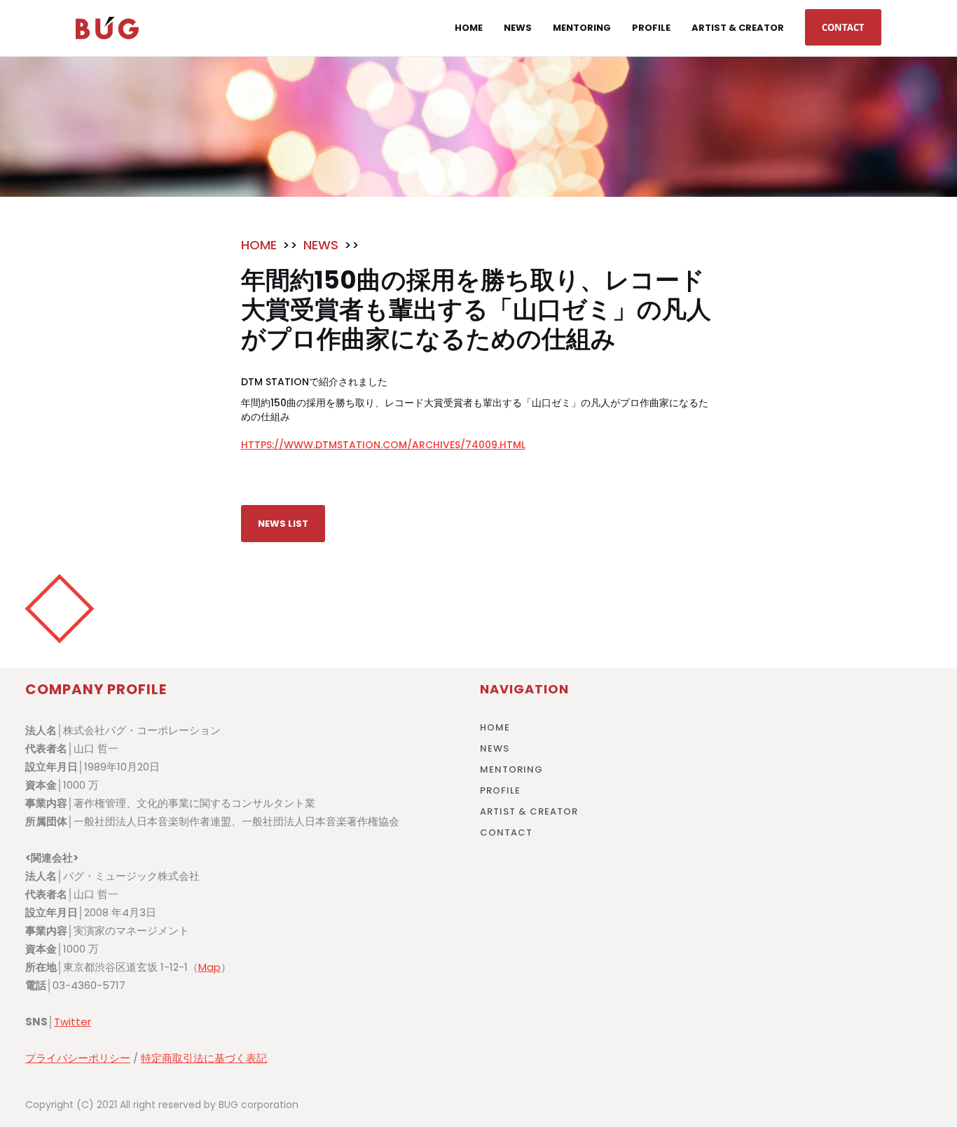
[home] (107, 28)
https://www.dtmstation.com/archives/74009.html (383, 445)
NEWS (320, 245)
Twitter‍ (72, 1021)
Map (209, 967)
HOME (259, 245)
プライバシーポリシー (77, 1058)
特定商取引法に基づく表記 (204, 1058)
